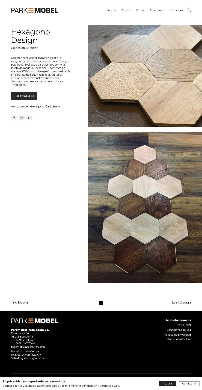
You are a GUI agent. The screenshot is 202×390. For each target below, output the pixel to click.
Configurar (189, 383)
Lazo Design (181, 302)
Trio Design (20, 302)
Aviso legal (184, 325)
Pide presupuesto (24, 95)
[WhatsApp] (22, 118)
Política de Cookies (179, 339)
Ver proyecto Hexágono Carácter (34, 106)
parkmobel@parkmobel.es (28, 346)
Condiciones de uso (179, 329)
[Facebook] (14, 118)
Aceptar (168, 383)
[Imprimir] (29, 118)
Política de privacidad (177, 334)
